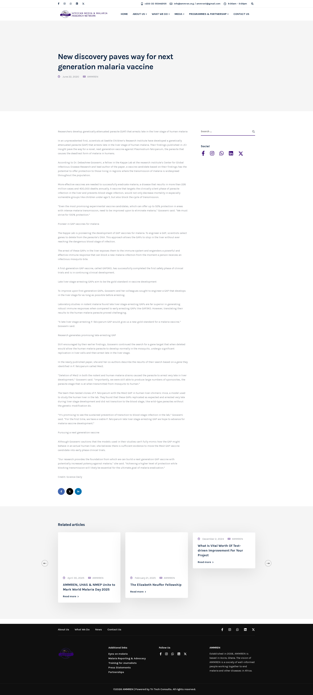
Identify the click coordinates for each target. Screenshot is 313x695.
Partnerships (116, 672)
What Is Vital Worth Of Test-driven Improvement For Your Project (220, 550)
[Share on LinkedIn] (78, 491)
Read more (69, 596)
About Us (63, 629)
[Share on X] (69, 491)
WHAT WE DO (160, 14)
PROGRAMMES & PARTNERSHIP (208, 14)
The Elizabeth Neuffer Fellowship (155, 585)
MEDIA (178, 14)
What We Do (82, 629)
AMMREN (92, 76)
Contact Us (114, 629)
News (98, 629)
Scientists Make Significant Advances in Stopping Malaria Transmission (288, 550)
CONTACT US (241, 14)
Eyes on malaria (118, 653)
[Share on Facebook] (61, 491)
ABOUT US (139, 14)
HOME (124, 14)
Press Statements (119, 667)
